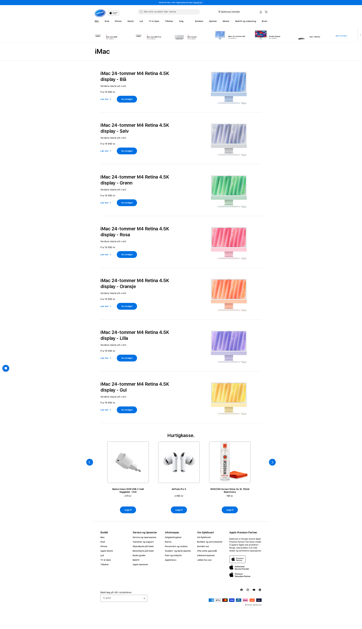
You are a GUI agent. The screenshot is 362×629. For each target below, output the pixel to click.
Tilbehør (104, 564)
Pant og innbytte (173, 555)
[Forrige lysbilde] (89, 462)
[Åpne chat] (5, 368)
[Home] (100, 13)
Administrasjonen (206, 555)
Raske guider (139, 555)
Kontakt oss (203, 546)
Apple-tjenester (140, 564)
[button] (266, 11)
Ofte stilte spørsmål (207, 551)
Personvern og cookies (176, 546)
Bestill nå (198, 3)
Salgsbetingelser (173, 537)
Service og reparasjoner (144, 537)
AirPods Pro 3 (179, 489)
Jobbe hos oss (204, 560)
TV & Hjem (105, 560)
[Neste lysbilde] (360, 34)
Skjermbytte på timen (143, 546)
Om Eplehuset (204, 537)
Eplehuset (257, 605)
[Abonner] (144, 598)
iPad (102, 542)
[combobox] (169, 11)
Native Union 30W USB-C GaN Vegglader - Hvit (128, 490)
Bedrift (136, 560)
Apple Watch (106, 551)
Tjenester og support (143, 542)
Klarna (168, 542)
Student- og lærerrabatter (178, 551)
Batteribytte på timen (143, 551)
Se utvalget (127, 99)
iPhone (103, 546)
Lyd (102, 555)
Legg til (128, 510)
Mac (102, 537)
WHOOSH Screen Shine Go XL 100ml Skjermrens (229, 490)
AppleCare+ (170, 560)
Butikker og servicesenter (209, 542)
